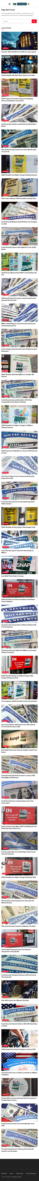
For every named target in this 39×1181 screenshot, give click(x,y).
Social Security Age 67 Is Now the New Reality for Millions (17, 551)
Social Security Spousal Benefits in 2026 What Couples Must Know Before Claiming (16, 401)
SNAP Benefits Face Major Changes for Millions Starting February (17, 426)
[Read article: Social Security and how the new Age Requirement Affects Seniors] (19, 491)
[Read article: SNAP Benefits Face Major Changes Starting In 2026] (19, 866)
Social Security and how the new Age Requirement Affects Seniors (18, 503)
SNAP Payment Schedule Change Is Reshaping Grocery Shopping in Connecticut (17, 100)
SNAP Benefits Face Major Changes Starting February (19, 175)
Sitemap (15, 1177)
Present (5, 48)
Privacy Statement (31, 1173)
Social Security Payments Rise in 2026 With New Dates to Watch (19, 1025)
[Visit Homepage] (21, 4)
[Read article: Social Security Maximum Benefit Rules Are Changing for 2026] (19, 211)
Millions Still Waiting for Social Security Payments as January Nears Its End (18, 324)
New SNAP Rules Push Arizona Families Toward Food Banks (19, 751)
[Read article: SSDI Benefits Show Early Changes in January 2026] (19, 1038)
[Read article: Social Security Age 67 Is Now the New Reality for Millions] (19, 539)
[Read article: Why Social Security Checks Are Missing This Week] (19, 915)
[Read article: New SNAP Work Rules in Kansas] (19, 565)
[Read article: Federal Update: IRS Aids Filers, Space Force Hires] (19, 64)
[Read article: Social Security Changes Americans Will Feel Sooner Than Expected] (19, 964)
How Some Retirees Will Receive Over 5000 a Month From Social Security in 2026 (18, 726)
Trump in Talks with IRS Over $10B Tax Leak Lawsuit (18, 52)
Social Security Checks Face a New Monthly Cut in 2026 (18, 1125)
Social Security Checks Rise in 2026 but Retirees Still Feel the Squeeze (18, 626)
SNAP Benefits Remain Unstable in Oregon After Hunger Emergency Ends (17, 677)
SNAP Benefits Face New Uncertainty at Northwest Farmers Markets (18, 600)
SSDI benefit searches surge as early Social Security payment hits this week (18, 299)
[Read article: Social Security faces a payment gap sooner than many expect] (19, 790)
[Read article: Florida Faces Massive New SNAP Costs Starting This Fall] (19, 262)
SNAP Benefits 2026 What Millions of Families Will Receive (17, 375)
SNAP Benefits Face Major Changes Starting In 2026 (18, 877)
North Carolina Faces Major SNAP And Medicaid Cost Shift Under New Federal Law (19, 827)
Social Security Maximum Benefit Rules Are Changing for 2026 (19, 223)
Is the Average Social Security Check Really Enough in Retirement (19, 350)
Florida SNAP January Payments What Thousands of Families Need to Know (18, 1099)
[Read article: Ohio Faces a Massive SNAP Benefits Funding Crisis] (19, 187)
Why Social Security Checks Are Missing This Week (18, 926)
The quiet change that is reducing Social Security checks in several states (17, 1150)
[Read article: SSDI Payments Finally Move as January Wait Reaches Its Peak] (19, 440)
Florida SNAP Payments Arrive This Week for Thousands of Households (16, 950)
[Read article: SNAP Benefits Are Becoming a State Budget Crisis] (19, 516)
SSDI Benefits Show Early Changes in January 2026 (18, 1049)
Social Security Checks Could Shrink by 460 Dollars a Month (19, 125)
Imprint (11, 1173)
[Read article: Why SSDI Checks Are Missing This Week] (19, 989)
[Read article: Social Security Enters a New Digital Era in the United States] (19, 236)
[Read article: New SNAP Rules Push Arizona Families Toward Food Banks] (19, 739)
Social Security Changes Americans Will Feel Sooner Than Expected (18, 976)
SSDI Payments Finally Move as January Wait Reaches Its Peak (19, 452)
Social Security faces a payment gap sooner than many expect (17, 802)
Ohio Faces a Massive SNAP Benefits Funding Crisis (18, 198)
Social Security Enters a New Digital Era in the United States (18, 248)
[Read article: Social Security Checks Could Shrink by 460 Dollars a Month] (19, 113)
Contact (19, 1177)
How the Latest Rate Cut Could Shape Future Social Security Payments (18, 853)
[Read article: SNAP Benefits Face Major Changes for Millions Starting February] (19, 414)
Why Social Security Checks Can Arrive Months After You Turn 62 (18, 151)
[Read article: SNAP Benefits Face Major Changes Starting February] (19, 164)
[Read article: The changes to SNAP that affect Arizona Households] (19, 690)
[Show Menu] (9, 4)
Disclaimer (4, 1173)
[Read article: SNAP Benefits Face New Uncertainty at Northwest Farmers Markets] (19, 588)
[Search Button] (34, 21)
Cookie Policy (19, 1173)
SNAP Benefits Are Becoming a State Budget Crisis (18, 527)
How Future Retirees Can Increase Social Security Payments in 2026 (17, 477)
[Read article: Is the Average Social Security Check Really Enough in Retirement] (19, 338)
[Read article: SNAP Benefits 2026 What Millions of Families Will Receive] (19, 363)
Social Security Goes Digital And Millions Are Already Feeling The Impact (18, 651)
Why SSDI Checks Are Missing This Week (15, 1000)
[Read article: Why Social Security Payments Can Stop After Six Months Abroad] (19, 890)
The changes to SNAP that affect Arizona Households (19, 701)
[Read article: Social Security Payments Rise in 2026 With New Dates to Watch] (19, 1013)
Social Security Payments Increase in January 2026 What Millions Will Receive (18, 776)
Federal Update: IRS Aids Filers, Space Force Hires (18, 75)
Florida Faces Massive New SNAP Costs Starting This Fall (19, 274)
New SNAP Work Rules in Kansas (12, 576)
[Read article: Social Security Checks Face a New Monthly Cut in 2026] (19, 1113)
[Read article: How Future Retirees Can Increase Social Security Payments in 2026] (19, 465)
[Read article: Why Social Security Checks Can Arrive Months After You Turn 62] (19, 139)
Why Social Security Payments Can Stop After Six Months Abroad (17, 902)
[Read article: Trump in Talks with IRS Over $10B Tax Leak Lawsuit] (19, 41)
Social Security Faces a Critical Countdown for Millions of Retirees (19, 1074)
